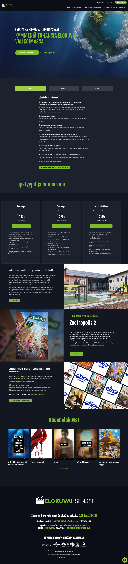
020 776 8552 (60, 528)
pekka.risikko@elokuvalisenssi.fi (77, 525)
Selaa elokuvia (121, 2)
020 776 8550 (86, 521)
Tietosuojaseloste (64, 557)
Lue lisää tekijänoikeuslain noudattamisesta (54, 167)
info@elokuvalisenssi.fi (73, 521)
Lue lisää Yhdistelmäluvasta (101, 226)
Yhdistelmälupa (20, 378)
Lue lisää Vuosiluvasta (61, 226)
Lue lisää (15, 300)
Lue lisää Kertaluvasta (21, 226)
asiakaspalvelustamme (38, 394)
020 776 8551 (60, 525)
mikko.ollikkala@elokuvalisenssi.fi (78, 528)
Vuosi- (11, 378)
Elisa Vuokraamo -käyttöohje (20, 400)
